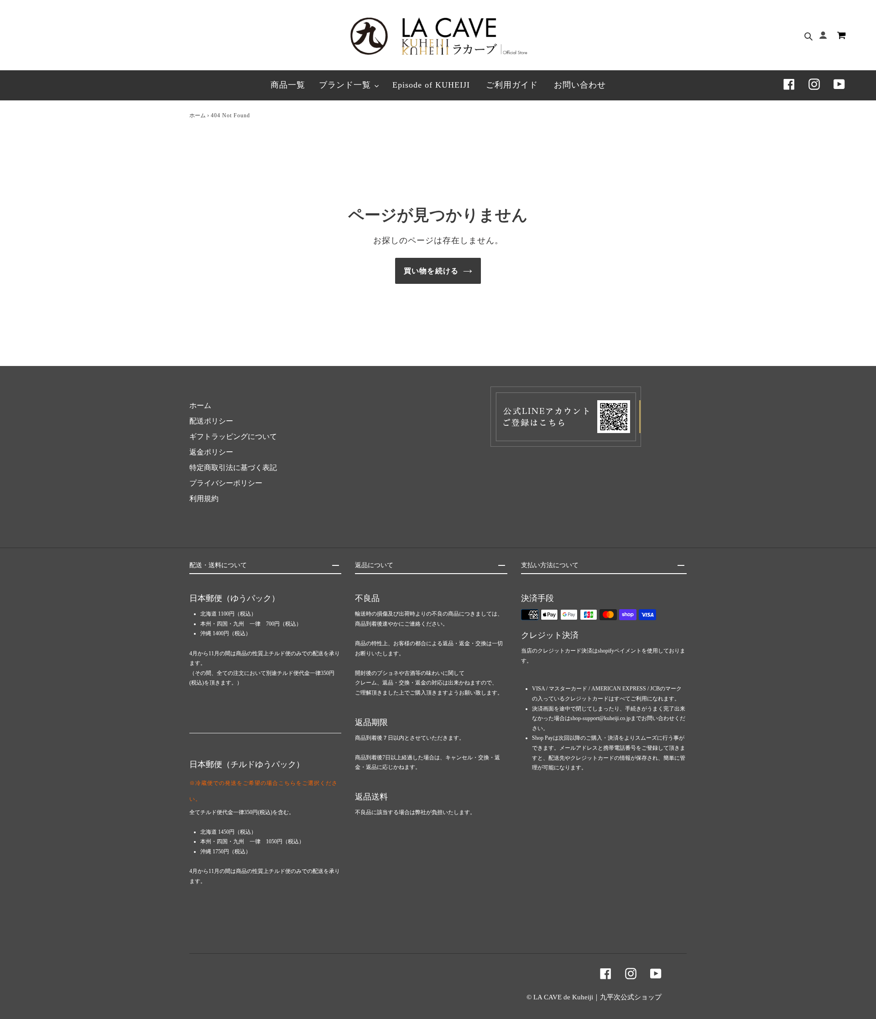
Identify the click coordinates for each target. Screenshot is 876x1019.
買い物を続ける (431, 271)
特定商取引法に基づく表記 (233, 467)
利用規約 (204, 498)
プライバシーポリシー (225, 483)
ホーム (197, 115)
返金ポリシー (211, 452)
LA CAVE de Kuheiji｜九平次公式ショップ (597, 997)
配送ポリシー (211, 421)
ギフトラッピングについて (233, 436)
